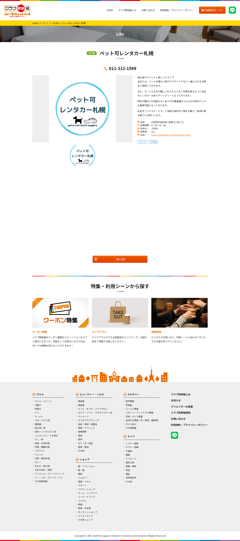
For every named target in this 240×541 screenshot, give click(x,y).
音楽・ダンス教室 (134, 416)
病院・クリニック (86, 427)
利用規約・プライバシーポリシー (177, 10)
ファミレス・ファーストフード (49, 473)
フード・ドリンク (86, 496)
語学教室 (130, 401)
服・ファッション (86, 466)
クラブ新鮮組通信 (181, 412)
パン (37, 412)
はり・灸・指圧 (85, 443)
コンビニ (82, 500)
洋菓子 (38, 405)
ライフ (45, 23)
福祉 (128, 473)
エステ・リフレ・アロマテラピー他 (95, 412)
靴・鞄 (81, 470)
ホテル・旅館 (132, 447)
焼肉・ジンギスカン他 (45, 431)
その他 (55, 23)
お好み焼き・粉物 (43, 469)
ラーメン (39, 416)
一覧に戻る (120, 259)
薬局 (80, 435)
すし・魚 (39, 439)
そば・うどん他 (42, 420)
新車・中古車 (84, 508)
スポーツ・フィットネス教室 (139, 412)
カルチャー (133, 394)
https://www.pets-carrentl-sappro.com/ (170, 134)
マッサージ (83, 416)
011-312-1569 (122, 68)
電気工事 (130, 462)
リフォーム (131, 458)
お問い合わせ (148, 10)
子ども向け (131, 424)
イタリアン (40, 450)
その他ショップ (85, 519)
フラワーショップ (86, 489)
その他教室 (131, 427)
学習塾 (129, 405)
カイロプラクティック (88, 420)
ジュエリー (83, 477)
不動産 (129, 451)
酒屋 (80, 504)
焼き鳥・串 (40, 427)
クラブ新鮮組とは (127, 10)
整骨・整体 (83, 446)
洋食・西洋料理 (42, 458)
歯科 (80, 439)
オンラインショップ (87, 512)
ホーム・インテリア (87, 493)
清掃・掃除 (131, 466)
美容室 (81, 401)
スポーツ (82, 485)
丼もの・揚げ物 (42, 466)
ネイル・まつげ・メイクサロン (93, 408)
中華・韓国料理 (42, 446)
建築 (128, 454)
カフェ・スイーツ (43, 401)
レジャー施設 (132, 443)
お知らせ (176, 400)
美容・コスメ (84, 481)
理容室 (81, 405)
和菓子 (38, 408)
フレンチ (39, 454)
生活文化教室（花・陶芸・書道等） (143, 420)
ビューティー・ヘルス (92, 394)
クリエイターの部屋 (182, 406)
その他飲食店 (41, 481)
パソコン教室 (132, 408)
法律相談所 (131, 477)
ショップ (84, 459)
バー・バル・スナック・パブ (48, 477)
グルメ (40, 394)
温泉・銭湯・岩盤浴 (87, 424)
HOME (110, 10)
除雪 (128, 470)
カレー (38, 462)
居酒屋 (38, 424)
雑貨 (80, 473)
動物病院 (82, 431)
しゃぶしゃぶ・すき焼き (46, 435)
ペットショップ (85, 515)
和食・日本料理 (42, 443)
